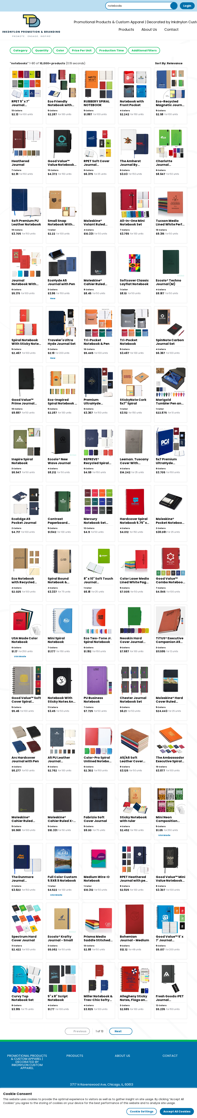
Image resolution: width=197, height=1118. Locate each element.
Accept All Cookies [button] (176, 1111)
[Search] (173, 5)
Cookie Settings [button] (141, 1111)
